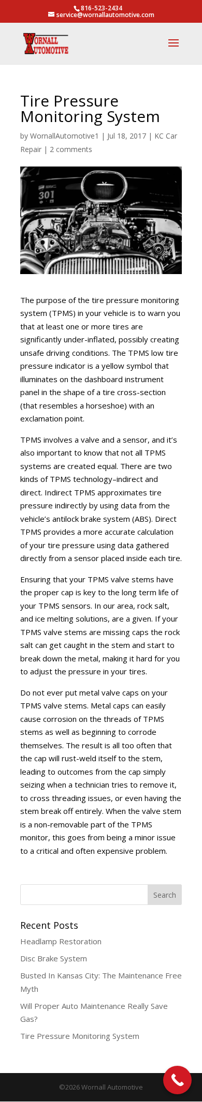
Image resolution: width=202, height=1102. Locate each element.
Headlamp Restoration (61, 941)
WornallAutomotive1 (64, 136)
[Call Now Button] (177, 1080)
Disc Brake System (53, 958)
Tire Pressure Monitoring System (79, 1036)
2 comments (71, 149)
